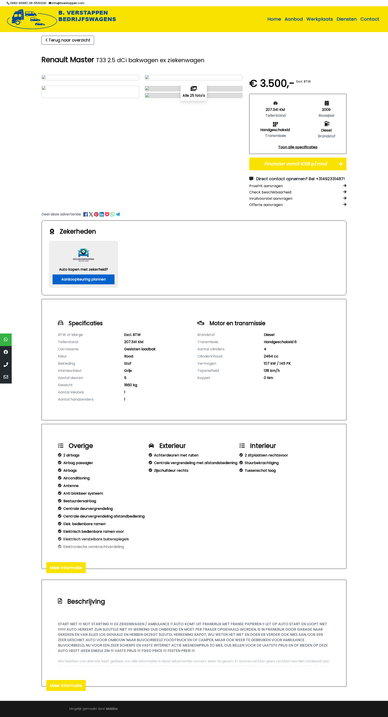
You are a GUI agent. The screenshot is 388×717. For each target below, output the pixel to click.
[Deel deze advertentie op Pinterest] (96, 214)
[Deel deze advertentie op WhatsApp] (113, 214)
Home (274, 19)
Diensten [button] (347, 19)
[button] (297, 147)
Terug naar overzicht (69, 40)
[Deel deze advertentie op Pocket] (107, 214)
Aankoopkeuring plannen (83, 279)
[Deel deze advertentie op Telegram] (118, 214)
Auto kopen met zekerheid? (83, 269)
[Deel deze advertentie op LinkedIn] (102, 214)
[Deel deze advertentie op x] (91, 214)
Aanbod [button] (294, 19)
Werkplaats (319, 19)
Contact (369, 19)
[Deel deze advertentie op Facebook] (86, 214)
